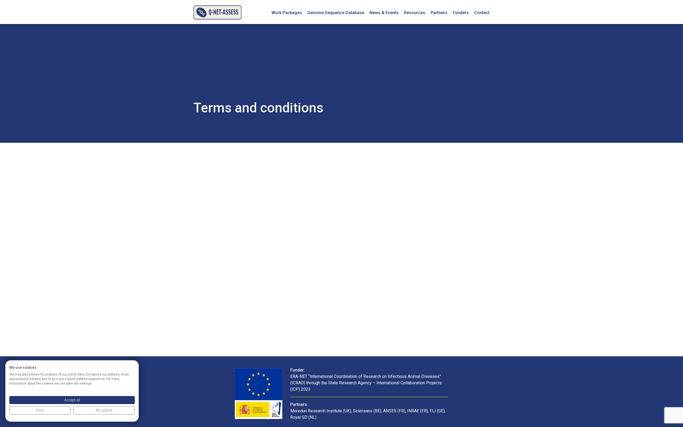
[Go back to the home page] (217, 12)
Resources (414, 12)
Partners (439, 12)
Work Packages (286, 12)
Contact (482, 12)
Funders (461, 12)
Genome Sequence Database (335, 12)
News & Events (384, 12)
